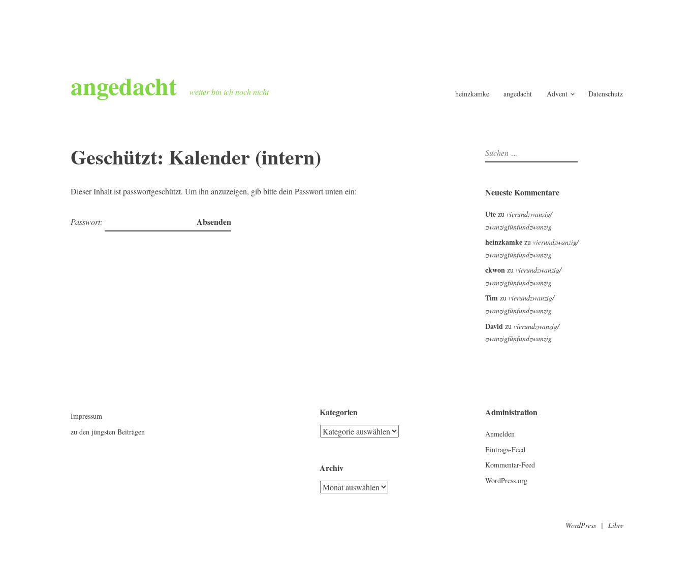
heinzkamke (472, 93)
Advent (557, 93)
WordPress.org (506, 480)
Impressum (86, 416)
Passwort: (88, 221)
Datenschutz (605, 93)
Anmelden (500, 434)
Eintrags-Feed (505, 449)
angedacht (124, 85)
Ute (490, 214)
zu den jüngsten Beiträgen (108, 432)
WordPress (580, 525)
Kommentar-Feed (510, 465)
